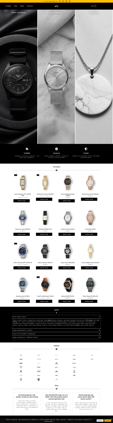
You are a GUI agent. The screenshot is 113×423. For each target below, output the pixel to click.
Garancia (56, 153)
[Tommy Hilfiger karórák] (92, 375)
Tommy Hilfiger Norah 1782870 (90, 262)
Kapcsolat (30, 6)
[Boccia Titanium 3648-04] (45, 251)
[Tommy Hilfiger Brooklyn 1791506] (67, 183)
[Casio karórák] (21, 359)
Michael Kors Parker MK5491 (90, 194)
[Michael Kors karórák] (21, 371)
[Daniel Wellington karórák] (92, 359)
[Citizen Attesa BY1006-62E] (90, 285)
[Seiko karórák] (92, 371)
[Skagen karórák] (21, 375)
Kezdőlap (8, 6)
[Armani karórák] (21, 355)
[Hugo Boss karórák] (39, 367)
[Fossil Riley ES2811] (90, 218)
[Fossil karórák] (74, 363)
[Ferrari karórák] (74, 371)
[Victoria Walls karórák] (56, 379)
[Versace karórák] (21, 379)
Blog (56, 385)
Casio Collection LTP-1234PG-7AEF (22, 194)
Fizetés (86, 153)
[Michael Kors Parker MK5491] (90, 183)
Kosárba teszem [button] (21, 200)
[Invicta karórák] (56, 367)
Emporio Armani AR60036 (22, 229)
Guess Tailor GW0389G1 (68, 262)
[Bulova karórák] (74, 355)
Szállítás (27, 153)
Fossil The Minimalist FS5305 (45, 296)
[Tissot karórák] (74, 375)
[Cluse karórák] (74, 359)
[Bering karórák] (56, 355)
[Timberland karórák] (39, 375)
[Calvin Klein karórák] (92, 355)
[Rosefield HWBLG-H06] (45, 218)
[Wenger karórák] (74, 379)
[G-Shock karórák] (92, 363)
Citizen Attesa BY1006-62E (90, 296)
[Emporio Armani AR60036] (22, 218)
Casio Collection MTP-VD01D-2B (23, 262)
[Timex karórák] (56, 375)
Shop (15, 6)
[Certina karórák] (39, 359)
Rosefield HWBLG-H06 (45, 229)
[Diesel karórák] (21, 363)
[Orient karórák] (56, 371)
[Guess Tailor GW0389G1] (67, 251)
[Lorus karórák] (74, 367)
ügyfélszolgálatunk (52, 321)
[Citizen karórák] (56, 359)
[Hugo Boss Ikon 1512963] (22, 285)
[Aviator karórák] (39, 355)
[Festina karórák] (56, 363)
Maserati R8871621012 (67, 296)
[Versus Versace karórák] (39, 379)
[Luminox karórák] (92, 367)
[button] (93, 6)
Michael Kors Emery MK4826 (45, 194)
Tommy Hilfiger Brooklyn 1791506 (68, 194)
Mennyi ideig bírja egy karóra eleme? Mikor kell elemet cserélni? (86, 397)
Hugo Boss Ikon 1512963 (23, 296)
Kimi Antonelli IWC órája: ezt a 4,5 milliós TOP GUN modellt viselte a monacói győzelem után (56, 397)
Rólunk (22, 6)
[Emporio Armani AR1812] (67, 218)
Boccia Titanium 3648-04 (45, 262)
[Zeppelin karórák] (92, 379)
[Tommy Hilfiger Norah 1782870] (90, 251)
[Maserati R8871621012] (67, 285)
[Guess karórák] (21, 367)
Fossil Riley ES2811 (90, 229)
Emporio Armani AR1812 (67, 229)
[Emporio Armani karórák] (39, 363)
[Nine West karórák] (39, 371)
